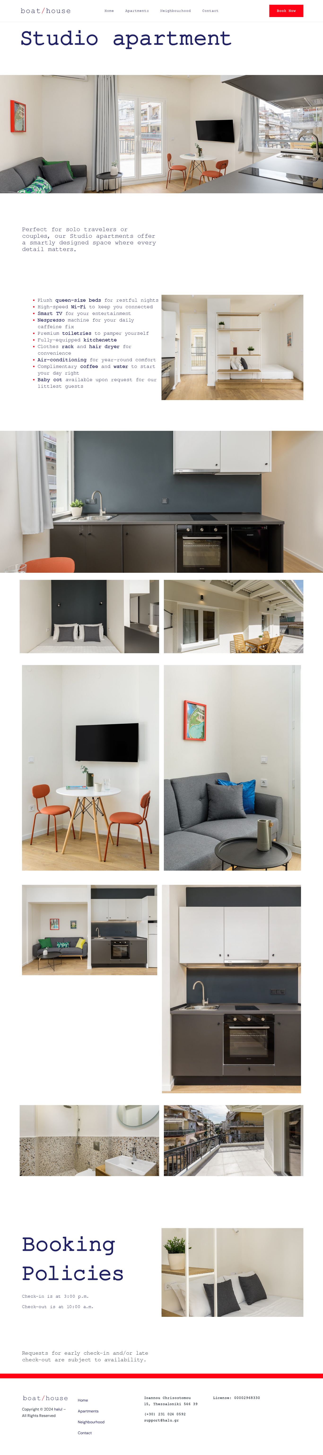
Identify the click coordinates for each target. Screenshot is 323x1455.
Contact (210, 11)
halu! (58, 1409)
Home (109, 11)
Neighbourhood (175, 11)
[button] (286, 11)
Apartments (137, 11)
